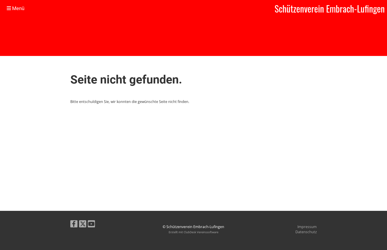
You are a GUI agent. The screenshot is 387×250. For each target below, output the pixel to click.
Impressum (307, 226)
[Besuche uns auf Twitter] (82, 224)
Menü (17, 8)
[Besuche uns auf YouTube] (91, 224)
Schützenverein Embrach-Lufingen (330, 8)
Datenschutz (306, 231)
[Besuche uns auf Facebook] (73, 224)
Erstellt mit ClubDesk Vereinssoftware (193, 232)
